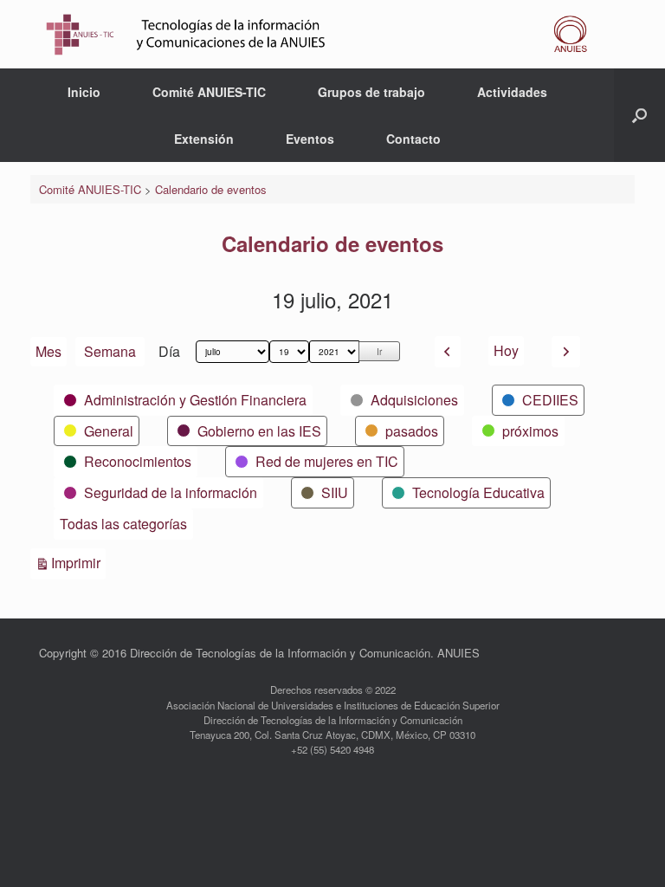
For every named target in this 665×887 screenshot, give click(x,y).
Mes (48, 351)
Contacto (413, 138)
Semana (110, 351)
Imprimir (78, 562)
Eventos (310, 138)
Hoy (506, 350)
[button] (639, 115)
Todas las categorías (123, 524)
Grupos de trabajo (371, 91)
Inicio (84, 91)
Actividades (512, 91)
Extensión (204, 138)
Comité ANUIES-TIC (209, 91)
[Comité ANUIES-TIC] (321, 34)
